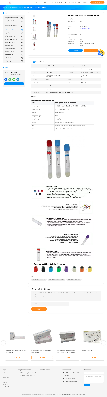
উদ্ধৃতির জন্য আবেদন (97, 2)
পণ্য (4, 375)
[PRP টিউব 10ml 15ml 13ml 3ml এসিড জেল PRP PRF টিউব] (52, 29)
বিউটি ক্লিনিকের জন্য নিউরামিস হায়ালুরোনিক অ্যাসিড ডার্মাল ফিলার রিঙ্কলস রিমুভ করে (28, 374)
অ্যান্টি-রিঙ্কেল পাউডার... (14, 33)
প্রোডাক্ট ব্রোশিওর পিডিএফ (85, 28)
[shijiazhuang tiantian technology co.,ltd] (10, 3)
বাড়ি (4, 373)
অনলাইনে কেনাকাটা (72, 2)
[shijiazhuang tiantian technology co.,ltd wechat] (13, 79)
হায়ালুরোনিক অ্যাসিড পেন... (14, 48)
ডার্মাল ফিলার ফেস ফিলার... (14, 30)
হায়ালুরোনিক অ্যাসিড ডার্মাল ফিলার (24, 369)
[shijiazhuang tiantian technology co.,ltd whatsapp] (9, 79)
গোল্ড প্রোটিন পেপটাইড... (14, 51)
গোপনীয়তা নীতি (6, 387)
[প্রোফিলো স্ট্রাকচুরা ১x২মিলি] (91, 336)
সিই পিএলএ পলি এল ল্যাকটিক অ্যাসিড (74, 279)
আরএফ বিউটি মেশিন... (14, 45)
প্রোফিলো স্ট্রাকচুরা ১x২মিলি (86, 350)
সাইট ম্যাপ (5, 382)
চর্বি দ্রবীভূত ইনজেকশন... (14, 36)
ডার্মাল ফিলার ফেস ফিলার (45, 369)
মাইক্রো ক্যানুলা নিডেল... (14, 61)
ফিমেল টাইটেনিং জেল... (14, 54)
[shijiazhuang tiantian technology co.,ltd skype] (17, 79)
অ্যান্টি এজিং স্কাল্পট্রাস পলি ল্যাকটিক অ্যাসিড (56, 279)
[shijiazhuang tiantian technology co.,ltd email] (5, 79)
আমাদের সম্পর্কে (6, 377)
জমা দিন (39, 309)
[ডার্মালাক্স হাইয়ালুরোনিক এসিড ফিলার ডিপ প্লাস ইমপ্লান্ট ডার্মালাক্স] (15, 336)
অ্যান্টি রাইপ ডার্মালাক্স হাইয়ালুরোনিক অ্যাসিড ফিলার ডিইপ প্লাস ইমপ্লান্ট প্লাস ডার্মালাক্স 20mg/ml (64, 352)
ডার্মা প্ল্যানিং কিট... (14, 58)
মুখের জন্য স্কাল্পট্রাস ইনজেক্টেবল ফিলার (39, 279)
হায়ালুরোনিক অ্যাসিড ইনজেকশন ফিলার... (14, 26)
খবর (4, 380)
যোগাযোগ (14, 84)
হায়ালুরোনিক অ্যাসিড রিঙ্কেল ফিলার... (14, 21)
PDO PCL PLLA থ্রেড (14, 42)
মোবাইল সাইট (6, 384)
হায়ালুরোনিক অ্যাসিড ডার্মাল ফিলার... (14, 18)
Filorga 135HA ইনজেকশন (14, 39)
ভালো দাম (76, 50)
